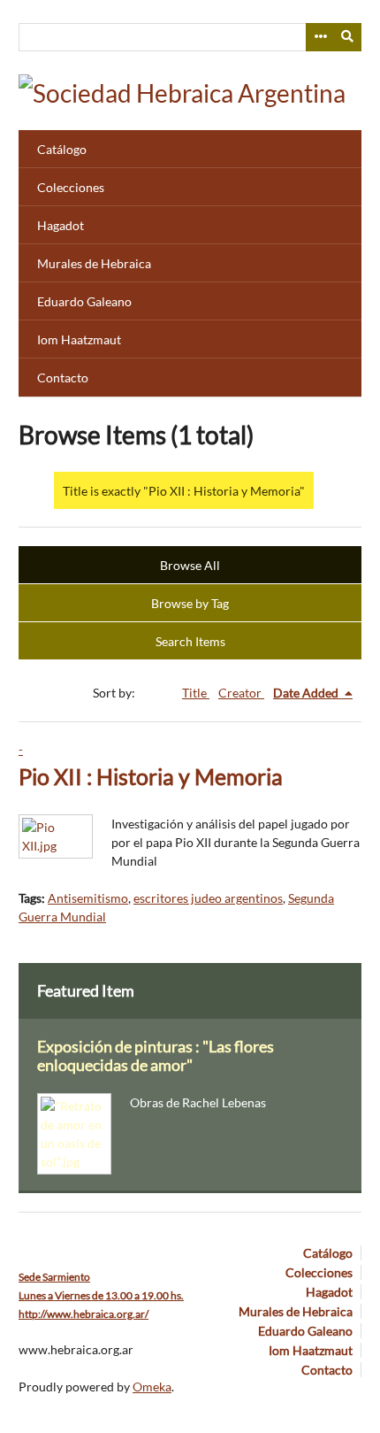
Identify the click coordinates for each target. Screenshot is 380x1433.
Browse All (190, 565)
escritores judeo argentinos (208, 897)
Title (195, 692)
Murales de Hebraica (94, 263)
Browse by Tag (190, 603)
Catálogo (62, 149)
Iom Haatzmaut (79, 339)
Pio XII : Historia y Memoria (151, 777)
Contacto (62, 377)
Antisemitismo (88, 897)
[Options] (320, 37)
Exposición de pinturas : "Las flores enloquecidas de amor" (155, 1056)
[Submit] (348, 37)
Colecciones (70, 187)
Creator (241, 692)
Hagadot (60, 225)
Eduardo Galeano (84, 301)
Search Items (190, 641)
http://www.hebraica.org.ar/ (83, 1314)
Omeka (152, 1386)
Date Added (307, 692)
